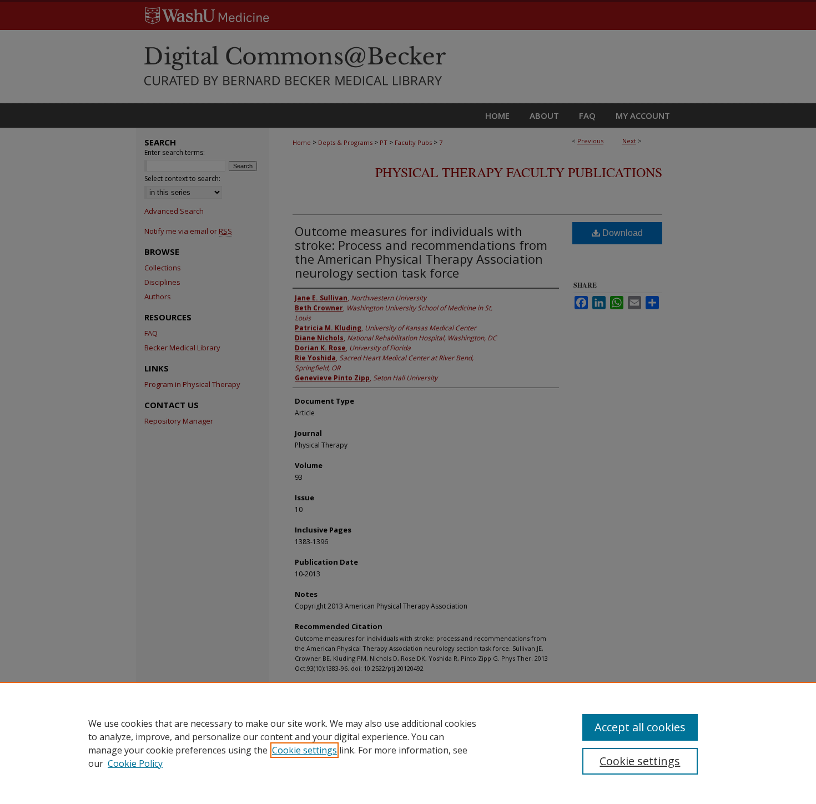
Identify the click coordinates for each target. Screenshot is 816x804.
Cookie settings (304, 750)
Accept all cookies (640, 727)
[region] (408, 743)
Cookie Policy (135, 763)
